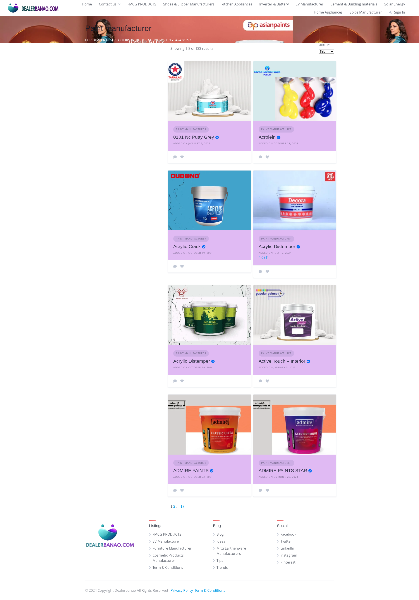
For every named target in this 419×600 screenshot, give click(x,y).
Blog (220, 534)
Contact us (108, 4)
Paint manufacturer (191, 129)
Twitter (286, 541)
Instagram (288, 555)
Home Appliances (328, 12)
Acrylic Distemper (277, 246)
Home (87, 4)
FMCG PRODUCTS (141, 4)
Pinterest (287, 562)
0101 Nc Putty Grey (193, 137)
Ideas (220, 541)
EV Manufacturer (309, 4)
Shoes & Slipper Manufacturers (189, 4)
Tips (219, 560)
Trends (222, 567)
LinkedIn (287, 548)
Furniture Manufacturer (172, 548)
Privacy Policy (182, 590)
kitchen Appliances (237, 4)
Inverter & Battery (274, 4)
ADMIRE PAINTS (191, 470)
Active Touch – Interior (282, 361)
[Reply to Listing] (175, 157)
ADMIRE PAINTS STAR (283, 470)
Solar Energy (394, 4)
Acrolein (267, 137)
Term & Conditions (168, 567)
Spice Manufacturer (366, 12)
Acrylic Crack (187, 246)
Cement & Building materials (353, 4)
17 (182, 506)
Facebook (288, 534)
